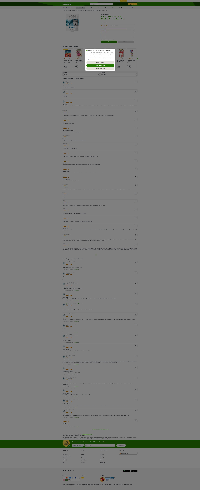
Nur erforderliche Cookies (100, 68)
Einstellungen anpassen (100, 62)
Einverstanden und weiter (100, 65)
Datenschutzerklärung (92, 59)
